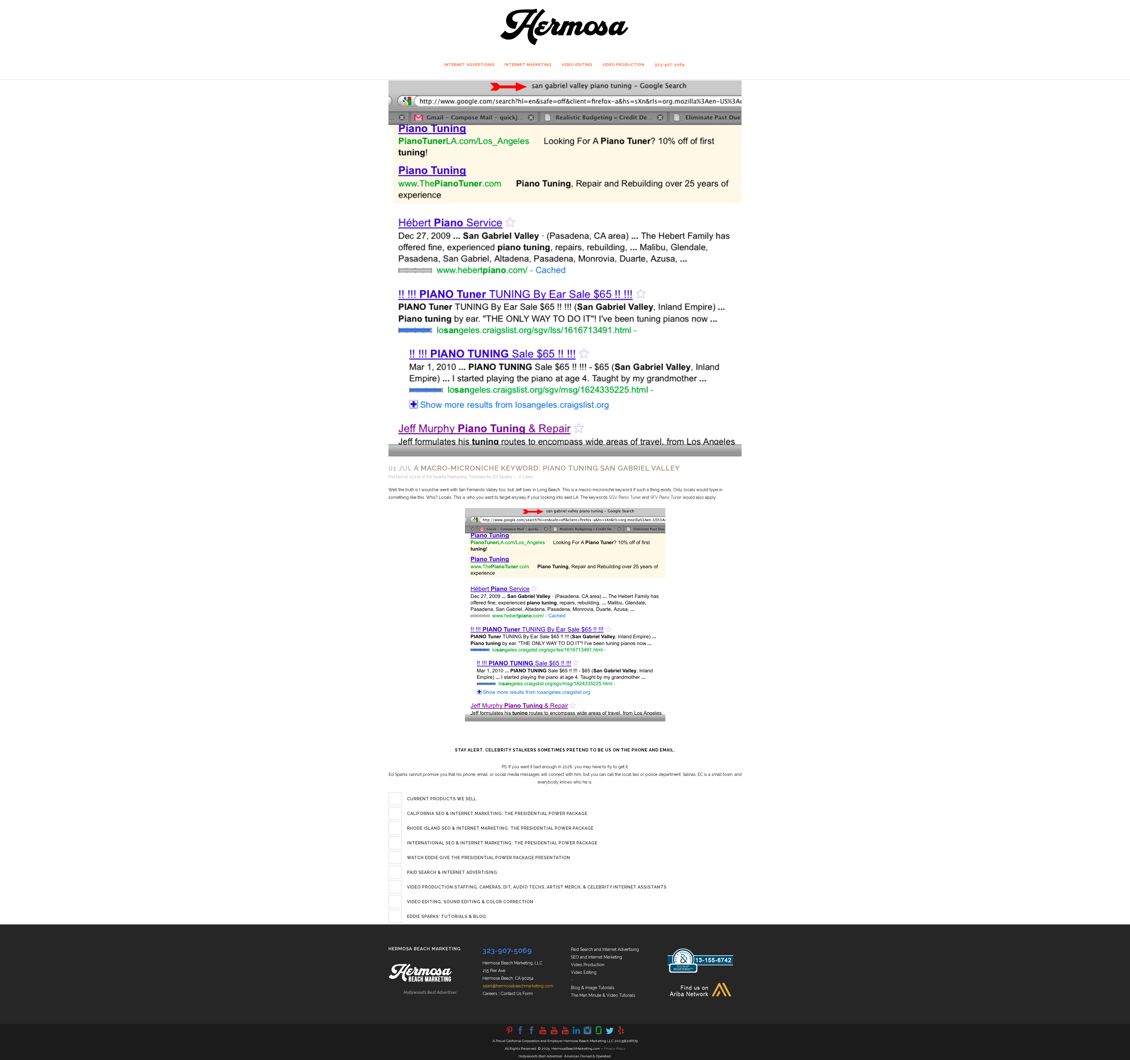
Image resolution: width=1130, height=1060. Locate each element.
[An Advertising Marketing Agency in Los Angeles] (520, 1034)
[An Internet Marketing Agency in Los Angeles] (542, 1034)
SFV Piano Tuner (666, 497)
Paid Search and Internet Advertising (605, 949)
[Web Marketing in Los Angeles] (554, 1034)
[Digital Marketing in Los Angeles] (531, 1034)
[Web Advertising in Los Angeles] (609, 1034)
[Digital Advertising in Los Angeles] (587, 1034)
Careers (490, 993)
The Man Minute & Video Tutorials (603, 995)
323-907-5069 (507, 950)
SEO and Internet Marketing (596, 957)
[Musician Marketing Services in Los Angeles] (576, 1034)
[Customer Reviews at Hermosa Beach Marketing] (621, 1034)
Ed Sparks (502, 476)
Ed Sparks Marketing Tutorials (456, 476)
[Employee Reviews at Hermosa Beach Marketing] (598, 1034)
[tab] (565, 798)
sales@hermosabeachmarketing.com (518, 986)
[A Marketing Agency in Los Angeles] (509, 1034)
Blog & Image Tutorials (592, 987)
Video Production (587, 964)
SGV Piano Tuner (625, 497)
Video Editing (583, 972)
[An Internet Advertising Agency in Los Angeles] (565, 1034)
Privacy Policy (615, 1048)
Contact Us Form (517, 993)
